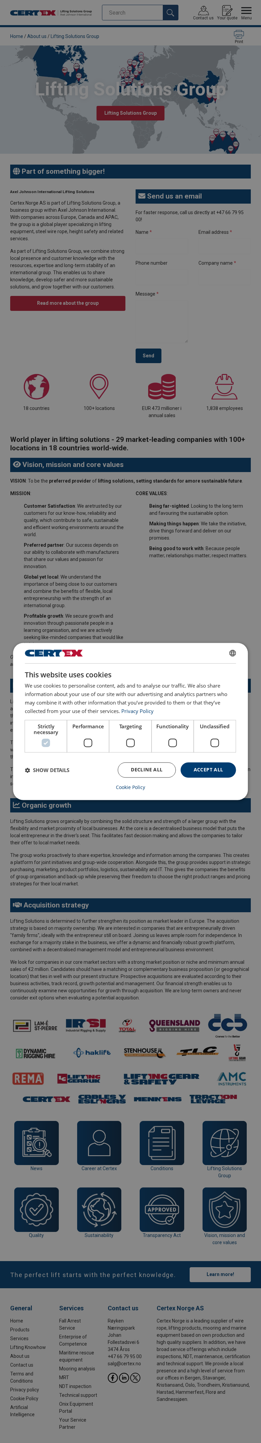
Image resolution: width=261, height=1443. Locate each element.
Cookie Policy (130, 788)
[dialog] (130, 721)
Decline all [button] (146, 770)
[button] (47, 770)
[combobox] (232, 653)
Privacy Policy (137, 711)
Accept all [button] (208, 770)
